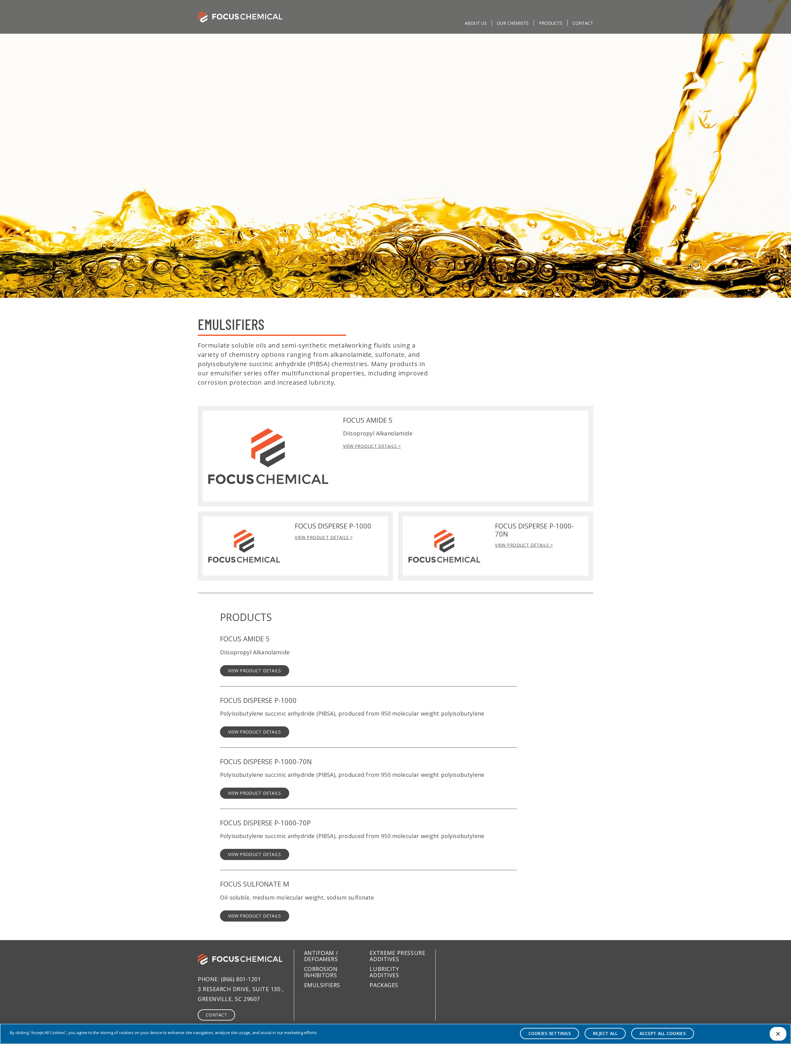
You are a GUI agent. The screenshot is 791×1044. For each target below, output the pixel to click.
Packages (384, 985)
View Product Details (254, 671)
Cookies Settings (549, 1033)
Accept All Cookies (663, 1033)
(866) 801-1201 (241, 979)
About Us (476, 23)
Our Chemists (513, 23)
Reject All (605, 1033)
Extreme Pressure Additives (397, 956)
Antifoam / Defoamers (321, 956)
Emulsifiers (322, 985)
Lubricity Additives (384, 972)
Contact (583, 23)
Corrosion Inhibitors (321, 972)
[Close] (778, 1034)
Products (550, 23)
